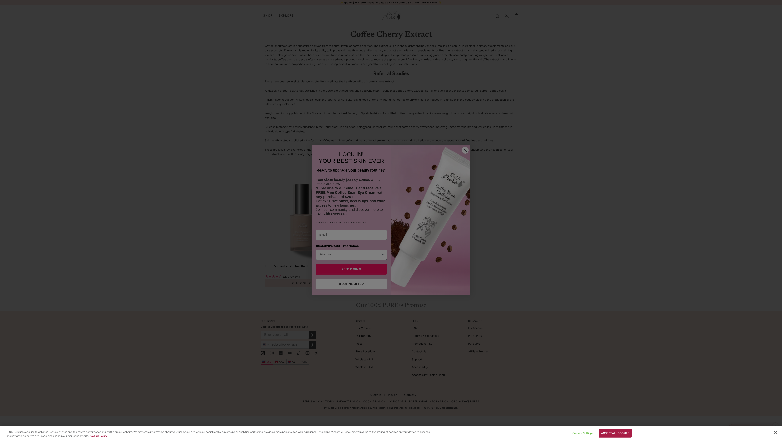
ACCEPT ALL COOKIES (615, 433)
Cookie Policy (98, 435)
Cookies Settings (582, 433)
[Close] (775, 432)
